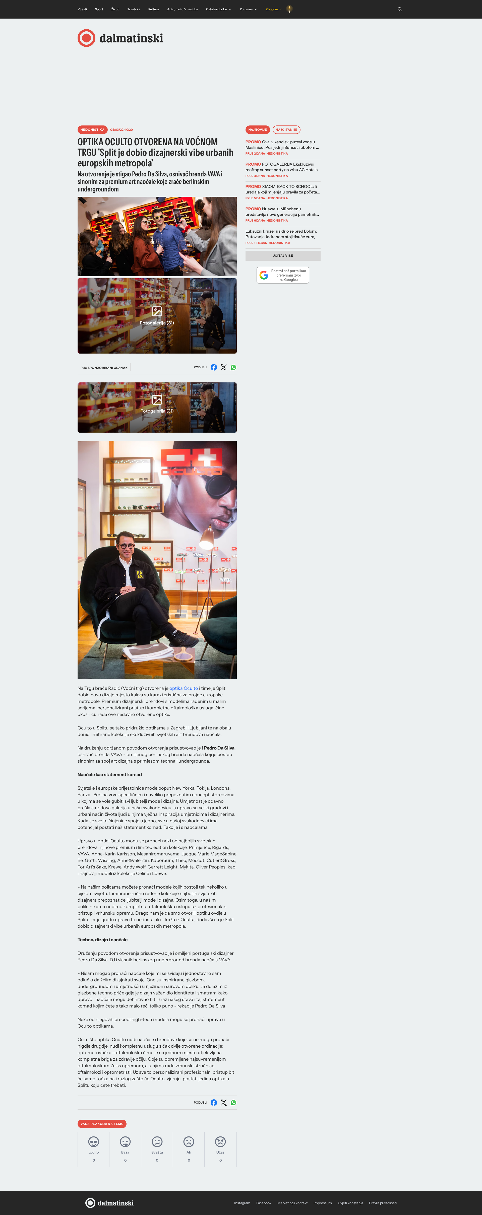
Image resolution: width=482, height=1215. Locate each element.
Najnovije (258, 129)
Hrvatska (133, 9)
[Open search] (399, 9)
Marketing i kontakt (292, 1203)
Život (115, 9)
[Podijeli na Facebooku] (214, 367)
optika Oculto (183, 688)
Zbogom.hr (274, 9)
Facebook (263, 1203)
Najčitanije (286, 129)
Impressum (323, 1203)
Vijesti (82, 9)
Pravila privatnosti (383, 1203)
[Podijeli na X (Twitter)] (224, 367)
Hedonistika (93, 129)
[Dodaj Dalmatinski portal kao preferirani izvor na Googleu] (283, 275)
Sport (99, 9)
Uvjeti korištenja (350, 1203)
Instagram (242, 1203)
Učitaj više (283, 255)
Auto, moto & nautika (182, 9)
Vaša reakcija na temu (102, 1124)
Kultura (153, 9)
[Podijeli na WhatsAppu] (233, 367)
